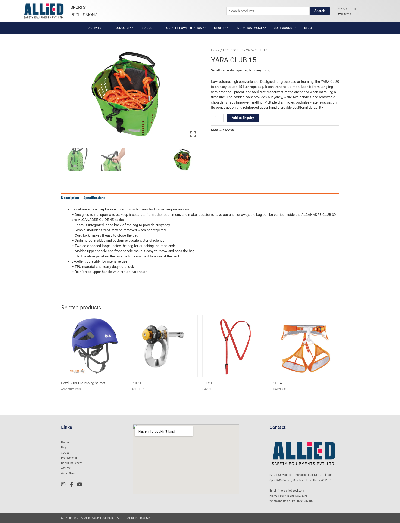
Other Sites (68, 473)
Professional (85, 14)
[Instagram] (64, 484)
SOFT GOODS (283, 28)
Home (215, 50)
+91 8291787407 (302, 501)
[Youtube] (80, 484)
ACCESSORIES (232, 50)
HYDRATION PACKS (249, 28)
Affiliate (66, 468)
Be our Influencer (71, 463)
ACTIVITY (94, 28)
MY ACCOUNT (347, 9)
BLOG (308, 28)
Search (319, 11)
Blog (64, 447)
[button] (193, 96)
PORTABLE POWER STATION (183, 28)
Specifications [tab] (94, 198)
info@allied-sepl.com (291, 490)
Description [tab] (70, 198)
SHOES (219, 28)
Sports (78, 7)
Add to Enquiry (243, 118)
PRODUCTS (121, 28)
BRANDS (146, 28)
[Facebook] (72, 484)
